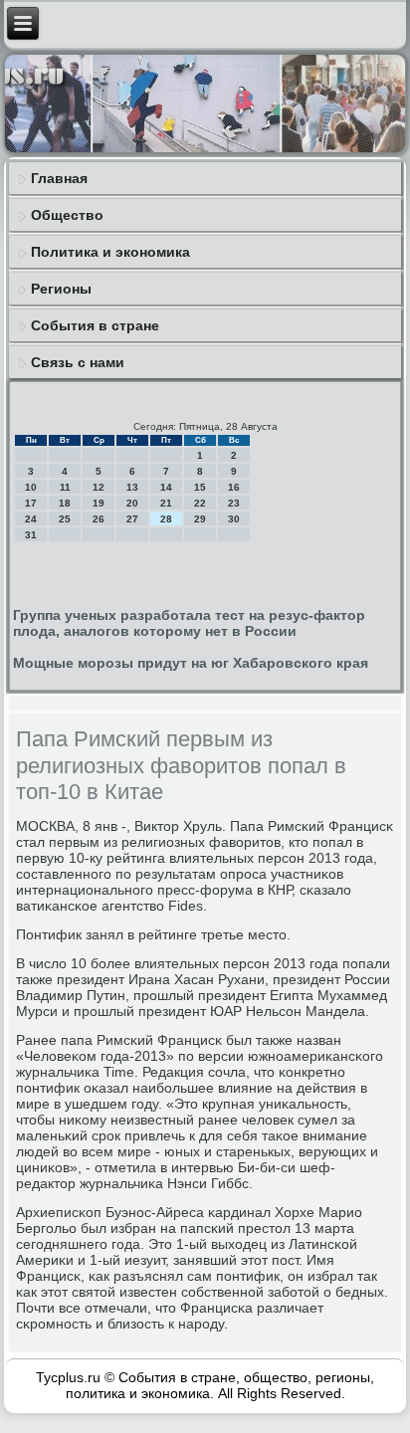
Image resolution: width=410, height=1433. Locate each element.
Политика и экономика (110, 252)
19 (98, 503)
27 (132, 518)
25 (65, 518)
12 (98, 487)
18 (65, 503)
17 (31, 503)
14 (166, 487)
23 (234, 503)
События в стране (95, 325)
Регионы (61, 289)
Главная (59, 178)
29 (200, 518)
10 (31, 487)
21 (166, 503)
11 (65, 487)
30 (234, 518)
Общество (67, 215)
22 (200, 503)
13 (132, 487)
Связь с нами (77, 362)
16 (234, 487)
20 (132, 503)
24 (31, 518)
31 (31, 534)
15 (200, 487)
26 (98, 518)
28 (166, 518)
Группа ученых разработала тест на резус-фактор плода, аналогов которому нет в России (189, 623)
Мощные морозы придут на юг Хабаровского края (190, 663)
